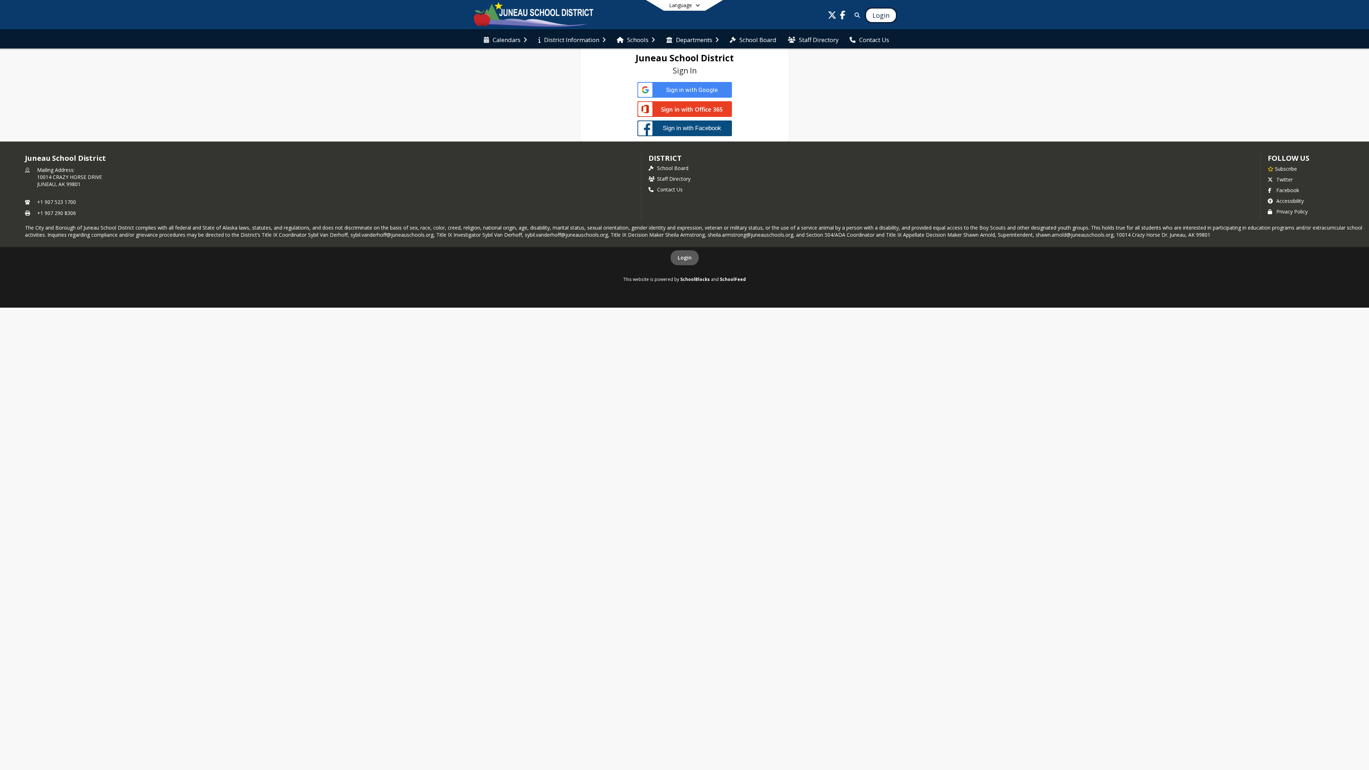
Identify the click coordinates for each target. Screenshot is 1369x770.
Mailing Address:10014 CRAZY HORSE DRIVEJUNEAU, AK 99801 (69, 177)
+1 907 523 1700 (56, 202)
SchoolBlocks (695, 279)
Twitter (1284, 179)
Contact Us (670, 189)
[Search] (856, 15)
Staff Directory (674, 178)
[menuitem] (505, 39)
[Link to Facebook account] (842, 16)
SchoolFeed (733, 279)
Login (685, 257)
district (664, 158)
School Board (672, 168)
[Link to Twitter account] (832, 16)
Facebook (1287, 190)
